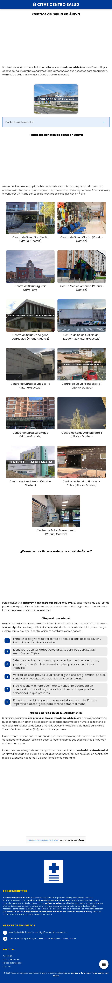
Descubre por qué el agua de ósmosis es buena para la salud (42, 938)
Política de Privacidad (12, 963)
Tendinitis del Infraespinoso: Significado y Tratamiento (37, 932)
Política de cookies (11, 959)
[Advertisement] (56, 40)
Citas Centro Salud (58, 4)
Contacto (7, 966)
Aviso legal (7, 956)
